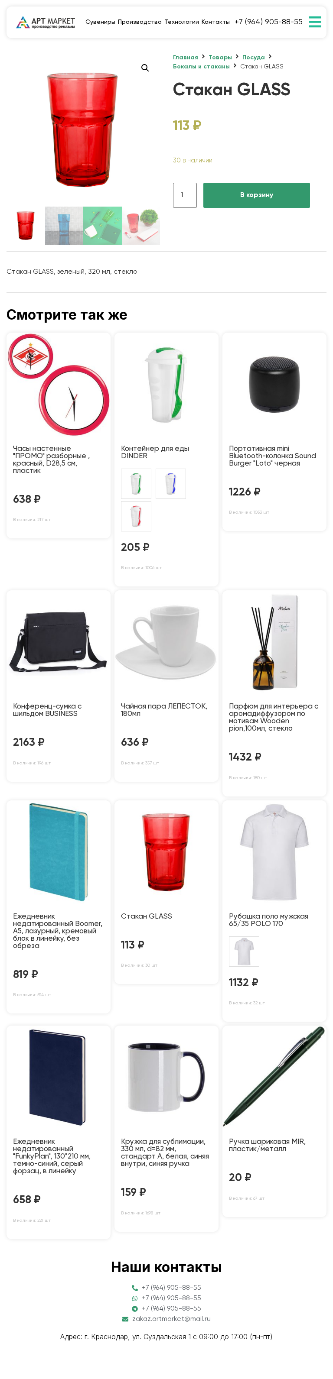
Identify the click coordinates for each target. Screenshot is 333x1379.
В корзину (256, 195)
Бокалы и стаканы (201, 67)
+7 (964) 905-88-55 (269, 22)
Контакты (216, 22)
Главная (185, 58)
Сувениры (100, 22)
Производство (140, 22)
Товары (220, 58)
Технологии (181, 22)
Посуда (253, 58)
